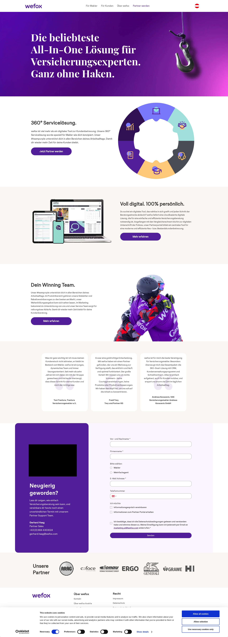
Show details (143, 632)
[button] (92, 6)
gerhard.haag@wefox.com (44, 533)
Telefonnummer (117, 491)
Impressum (118, 598)
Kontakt (77, 599)
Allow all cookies (200, 614)
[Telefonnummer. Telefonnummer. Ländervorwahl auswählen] (114, 496)
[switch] (81, 632)
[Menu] (197, 6)
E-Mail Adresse (118, 478)
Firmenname (116, 451)
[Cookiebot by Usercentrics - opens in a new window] (22, 632)
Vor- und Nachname (120, 439)
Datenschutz (119, 603)
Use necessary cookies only (200, 629)
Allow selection (201, 621)
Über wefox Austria (83, 603)
